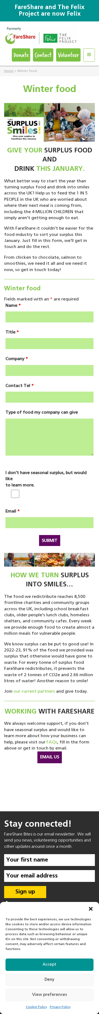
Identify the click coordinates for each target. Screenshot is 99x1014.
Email (13, 511)
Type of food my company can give (42, 412)
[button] (91, 909)
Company (17, 359)
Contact (43, 55)
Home (8, 71)
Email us (49, 757)
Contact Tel (20, 386)
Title (12, 332)
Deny (49, 979)
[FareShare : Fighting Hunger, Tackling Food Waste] (49, 37)
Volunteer (68, 55)
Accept (49, 964)
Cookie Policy (36, 1007)
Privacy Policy (60, 1007)
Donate (21, 55)
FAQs (51, 742)
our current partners (34, 691)
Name (13, 305)
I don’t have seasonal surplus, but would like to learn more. (46, 479)
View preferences (49, 995)
